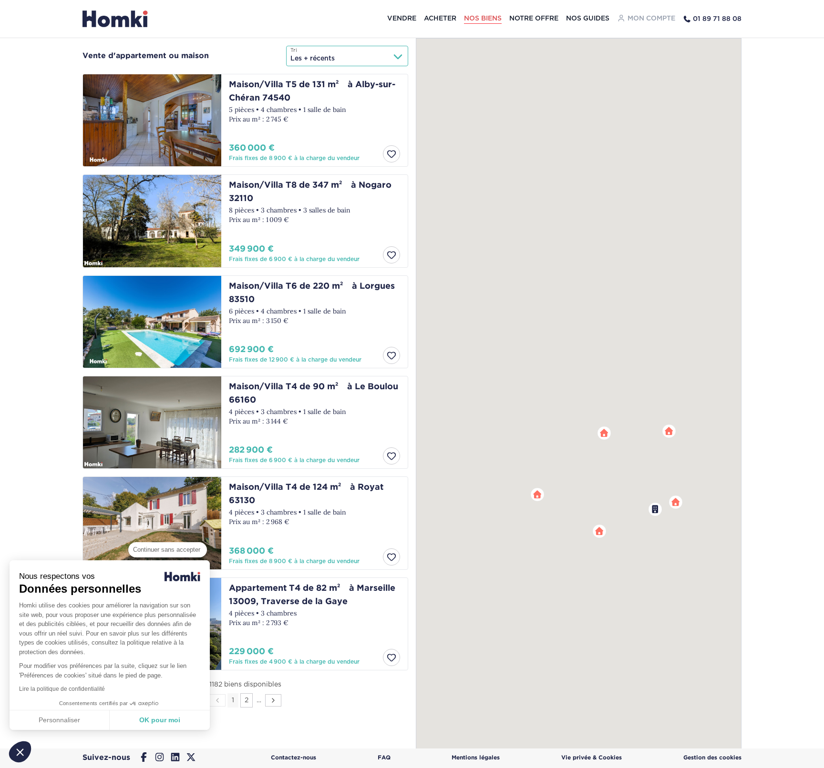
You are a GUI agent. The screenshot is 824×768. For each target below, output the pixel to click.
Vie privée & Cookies (591, 757)
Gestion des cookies (712, 757)
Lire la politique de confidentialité (62, 689)
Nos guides (587, 18)
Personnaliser (59, 720)
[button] (669, 431)
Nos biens (483, 18)
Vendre (401, 18)
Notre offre (533, 18)
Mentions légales (476, 757)
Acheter (440, 18)
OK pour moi (159, 720)
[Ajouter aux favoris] (391, 153)
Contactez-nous (293, 757)
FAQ (384, 757)
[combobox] (347, 56)
